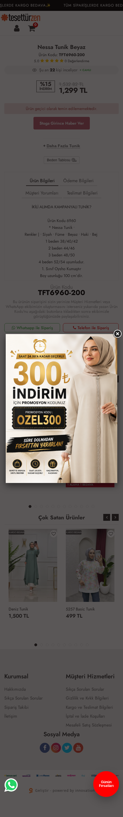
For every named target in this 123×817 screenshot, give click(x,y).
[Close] (117, 334)
